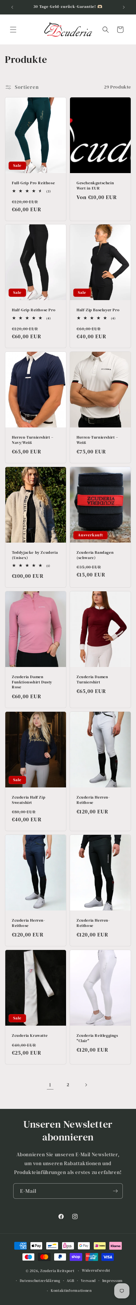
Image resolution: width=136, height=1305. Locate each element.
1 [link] (50, 1084)
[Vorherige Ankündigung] (12, 7)
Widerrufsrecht (96, 1270)
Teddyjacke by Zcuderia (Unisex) (35, 555)
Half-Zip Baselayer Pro (98, 310)
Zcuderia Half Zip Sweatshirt (28, 800)
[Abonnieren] (115, 1191)
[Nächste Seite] (86, 1085)
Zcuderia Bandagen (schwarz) (95, 555)
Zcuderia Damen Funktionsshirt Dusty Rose (32, 682)
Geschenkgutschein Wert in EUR (95, 186)
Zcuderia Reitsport (57, 1270)
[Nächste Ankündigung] (124, 7)
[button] (13, 29)
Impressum (112, 1280)
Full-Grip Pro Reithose (33, 183)
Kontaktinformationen (71, 1290)
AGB (70, 1280)
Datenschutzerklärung (40, 1280)
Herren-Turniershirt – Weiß (97, 440)
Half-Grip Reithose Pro (33, 310)
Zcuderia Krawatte (30, 1035)
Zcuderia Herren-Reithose (93, 800)
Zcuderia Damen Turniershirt (92, 680)
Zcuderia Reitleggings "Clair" (97, 1038)
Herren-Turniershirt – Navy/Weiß (32, 440)
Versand (88, 1280)
